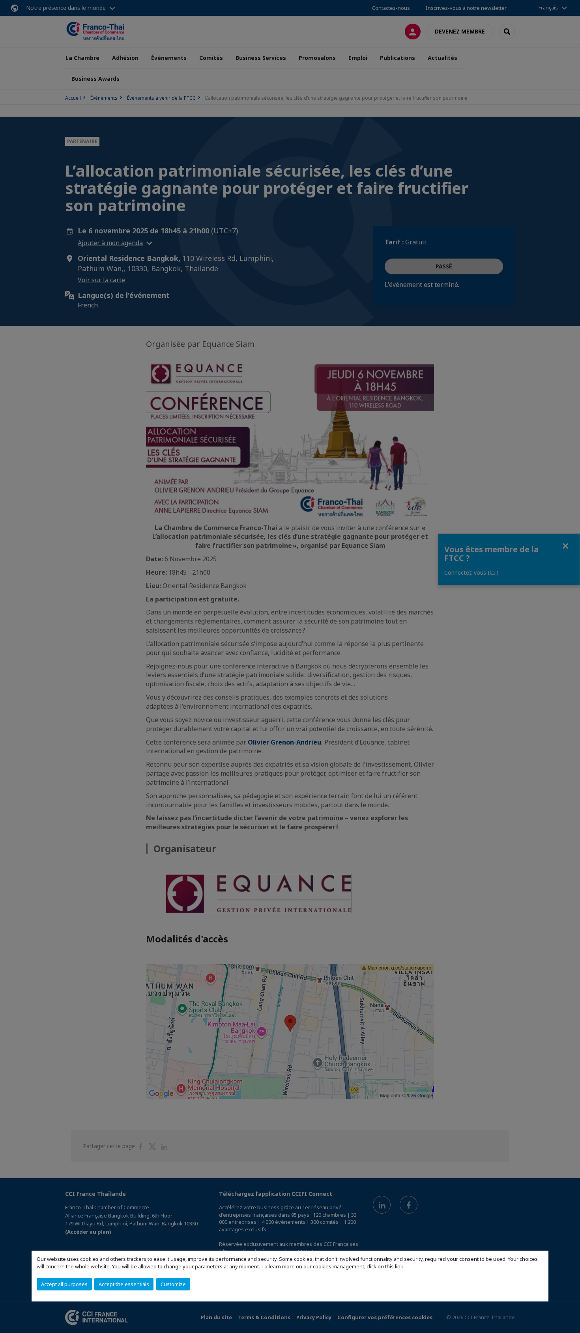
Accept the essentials (124, 1284)
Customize (173, 1284)
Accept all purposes (64, 1284)
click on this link (385, 1266)
